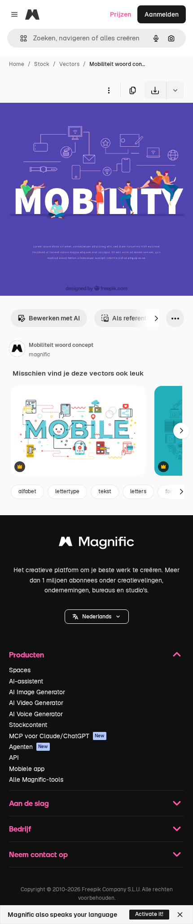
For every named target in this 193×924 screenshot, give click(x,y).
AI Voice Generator (36, 714)
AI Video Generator (36, 703)
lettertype (67, 491)
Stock (41, 64)
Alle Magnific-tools (36, 779)
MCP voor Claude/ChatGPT (57, 736)
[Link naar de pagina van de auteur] (17, 350)
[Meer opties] (109, 90)
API (14, 757)
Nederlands (96, 616)
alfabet (27, 491)
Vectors (69, 64)
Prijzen (120, 14)
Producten (26, 654)
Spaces (20, 670)
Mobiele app (26, 769)
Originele (59, 120)
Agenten (28, 747)
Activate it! (149, 914)
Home (16, 64)
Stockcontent (28, 725)
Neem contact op (38, 854)
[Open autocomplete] (20, 38)
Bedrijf (20, 828)
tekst (104, 491)
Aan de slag (29, 803)
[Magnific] (96, 544)
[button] (97, 616)
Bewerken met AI (54, 318)
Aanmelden (162, 14)
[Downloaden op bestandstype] (175, 90)
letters (138, 491)
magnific (39, 354)
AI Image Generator (37, 692)
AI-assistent (26, 681)
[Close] (180, 914)
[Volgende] (156, 318)
